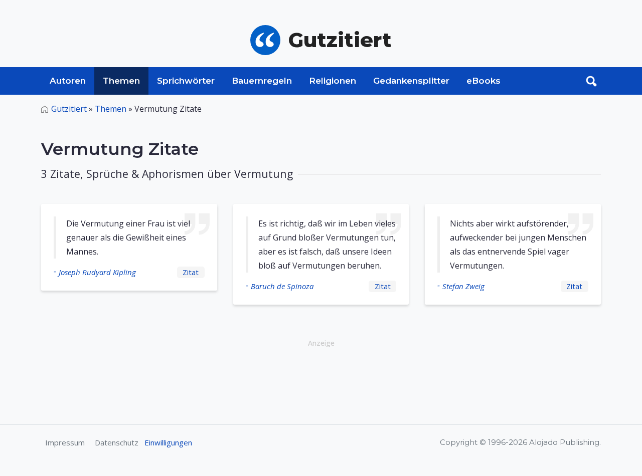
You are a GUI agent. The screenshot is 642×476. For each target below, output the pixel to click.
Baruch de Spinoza (282, 286)
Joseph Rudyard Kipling (97, 272)
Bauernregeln (262, 81)
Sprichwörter (186, 81)
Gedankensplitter (411, 81)
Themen (121, 81)
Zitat (191, 272)
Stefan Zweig (463, 286)
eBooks (483, 81)
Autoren (68, 81)
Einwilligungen (168, 442)
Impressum (65, 442)
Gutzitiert (69, 108)
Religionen (332, 81)
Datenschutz (116, 442)
